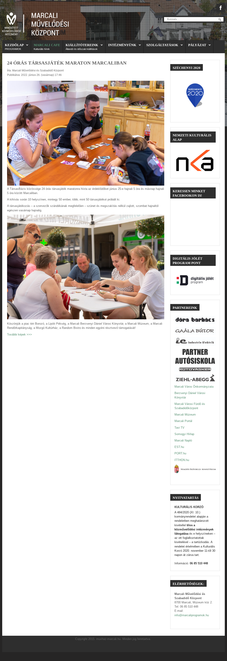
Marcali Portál (183, 421)
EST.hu (179, 447)
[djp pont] (195, 280)
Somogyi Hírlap (184, 434)
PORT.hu (180, 453)
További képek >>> (19, 334)
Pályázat (197, 45)
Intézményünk (122, 45)
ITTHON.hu (181, 460)
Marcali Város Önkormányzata (193, 386)
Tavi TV (179, 427)
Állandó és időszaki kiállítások (82, 49)
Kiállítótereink (82, 45)
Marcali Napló (183, 440)
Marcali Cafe (47, 45)
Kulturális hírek (42, 49)
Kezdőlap (14, 45)
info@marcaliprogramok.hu (191, 615)
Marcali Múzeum (185, 414)
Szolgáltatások (162, 45)
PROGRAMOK (13, 49)
